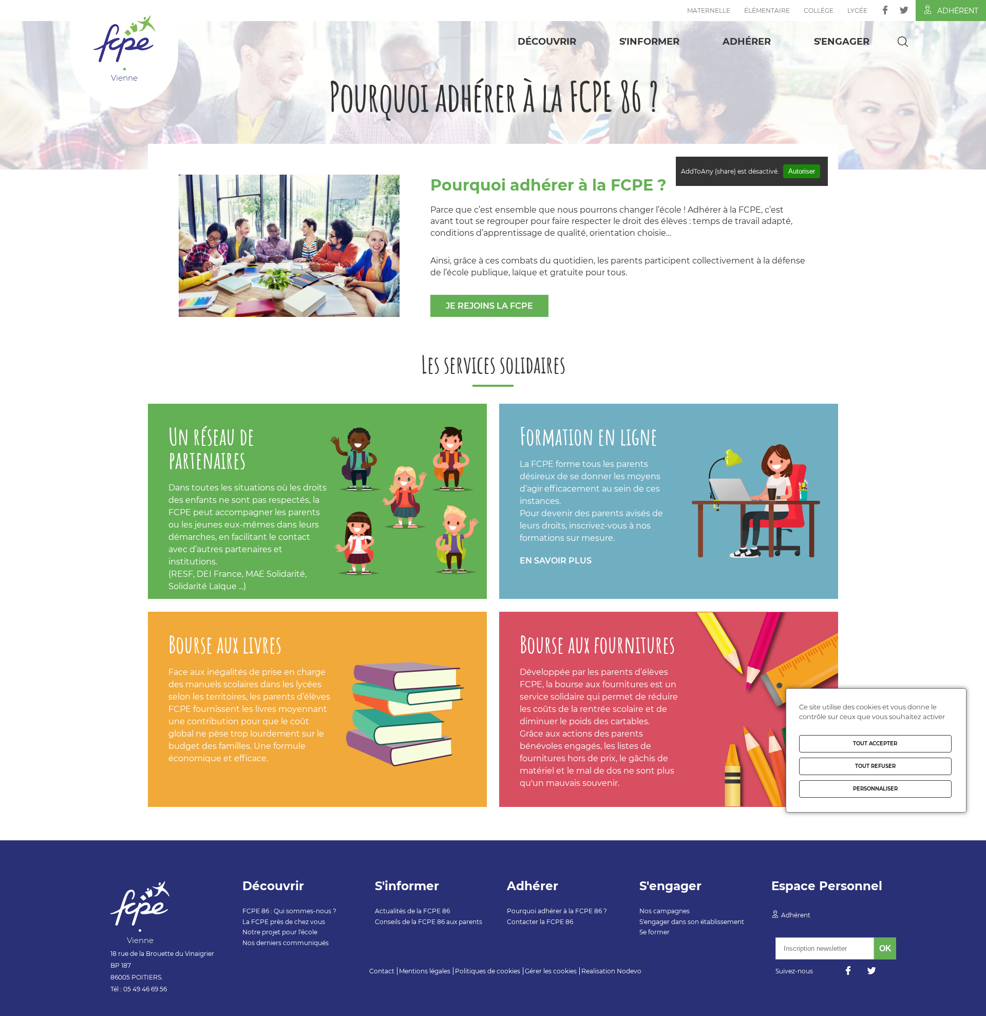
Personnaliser (875, 788)
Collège (818, 10)
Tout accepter (875, 743)
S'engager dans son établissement (691, 922)
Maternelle (708, 10)
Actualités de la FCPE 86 (412, 911)
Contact (381, 971)
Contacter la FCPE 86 (540, 922)
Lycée (857, 10)
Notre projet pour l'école (279, 932)
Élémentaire (767, 10)
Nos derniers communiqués (285, 943)
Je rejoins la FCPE (489, 306)
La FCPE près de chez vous (283, 922)
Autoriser (801, 171)
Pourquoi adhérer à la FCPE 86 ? (557, 911)
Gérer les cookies (551, 971)
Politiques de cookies (487, 971)
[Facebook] (885, 10)
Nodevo (629, 971)
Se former (654, 932)
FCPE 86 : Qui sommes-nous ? (289, 911)
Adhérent (957, 10)
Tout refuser (875, 766)
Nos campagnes (664, 911)
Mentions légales (424, 971)
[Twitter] (904, 10)
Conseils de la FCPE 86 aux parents (428, 922)
